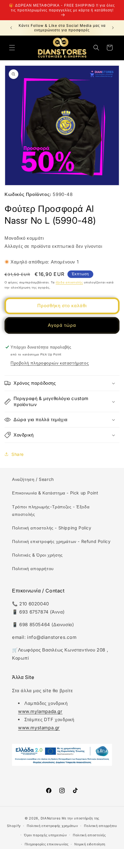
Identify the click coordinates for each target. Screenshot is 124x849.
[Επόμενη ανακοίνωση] (112, 27)
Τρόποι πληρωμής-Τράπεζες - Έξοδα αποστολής (50, 510)
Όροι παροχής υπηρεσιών (45, 835)
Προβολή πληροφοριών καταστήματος (50, 362)
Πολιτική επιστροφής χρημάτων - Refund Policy (61, 541)
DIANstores (51, 818)
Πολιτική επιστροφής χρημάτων (52, 826)
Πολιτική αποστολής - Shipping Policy (51, 527)
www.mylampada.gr (40, 711)
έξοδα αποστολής (69, 282)
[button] (12, 47)
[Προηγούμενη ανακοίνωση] (11, 27)
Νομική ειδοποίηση (89, 844)
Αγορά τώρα (62, 325)
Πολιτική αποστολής (89, 835)
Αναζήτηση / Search (33, 479)
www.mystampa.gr (39, 728)
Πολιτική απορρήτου (33, 568)
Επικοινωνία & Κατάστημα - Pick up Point (55, 492)
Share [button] (17, 454)
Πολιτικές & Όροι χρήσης (37, 554)
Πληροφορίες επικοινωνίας (47, 844)
